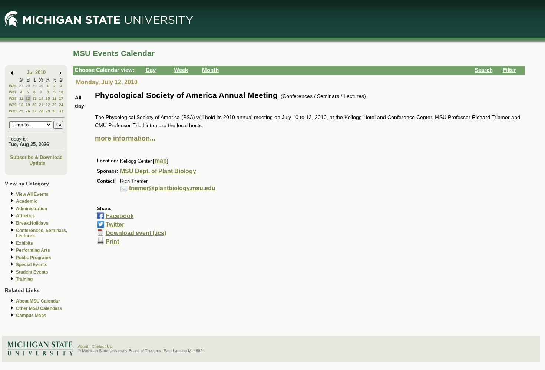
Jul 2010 (36, 72)
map (161, 161)
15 (48, 98)
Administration (31, 208)
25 (21, 111)
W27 (13, 92)
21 (41, 105)
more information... (125, 138)
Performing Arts (33, 250)
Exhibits (24, 243)
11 (21, 98)
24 (61, 105)
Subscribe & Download (36, 157)
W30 (13, 111)
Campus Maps (31, 315)
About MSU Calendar (38, 301)
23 (54, 105)
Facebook (120, 216)
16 (54, 98)
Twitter (115, 224)
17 (61, 98)
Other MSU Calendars (39, 308)
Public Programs (33, 257)
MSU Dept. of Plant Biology (158, 171)
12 (28, 98)
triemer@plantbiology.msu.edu (172, 188)
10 (61, 92)
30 (41, 86)
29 (34, 86)
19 (28, 105)
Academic (26, 201)
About (83, 346)
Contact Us (102, 346)
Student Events (32, 272)
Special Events (31, 264)
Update (37, 163)
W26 (13, 86)
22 (48, 105)
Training (24, 279)
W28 (13, 98)
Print (112, 241)
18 (21, 105)
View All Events (32, 194)
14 (41, 98)
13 (34, 98)
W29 (13, 105)
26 (28, 111)
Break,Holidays (32, 223)
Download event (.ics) (136, 233)
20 (34, 105)
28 (28, 86)
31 (61, 111)
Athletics (25, 215)
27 (21, 86)
